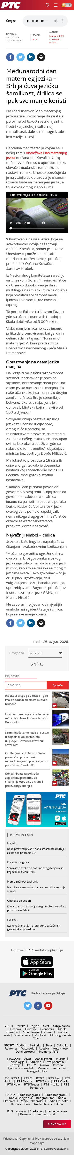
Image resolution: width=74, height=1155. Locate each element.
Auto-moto (60, 1048)
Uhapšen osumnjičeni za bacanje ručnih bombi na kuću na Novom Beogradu (27, 718)
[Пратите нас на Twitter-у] (28, 1006)
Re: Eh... (12, 920)
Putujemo (35, 1062)
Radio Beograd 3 (20, 1098)
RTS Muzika (51, 1084)
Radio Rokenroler (31, 1101)
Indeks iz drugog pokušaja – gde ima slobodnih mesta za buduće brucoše (26, 700)
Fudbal (21, 1045)
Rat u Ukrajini (30, 1032)
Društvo (30, 1029)
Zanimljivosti (43, 1059)
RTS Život (42, 1081)
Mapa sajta (57, 1124)
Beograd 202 (45, 1098)
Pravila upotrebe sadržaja (52, 1138)
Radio (10, 1095)
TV (7, 1078)
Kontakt (20, 1111)
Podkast (40, 1035)
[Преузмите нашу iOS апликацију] (37, 961)
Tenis (49, 1045)
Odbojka (62, 1045)
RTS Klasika (61, 1081)
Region (34, 1026)
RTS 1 (15, 1078)
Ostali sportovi (25, 1051)
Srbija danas (61, 1026)
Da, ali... (12, 843)
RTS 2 (28, 1078)
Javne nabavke (57, 1111)
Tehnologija (16, 1062)
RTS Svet (54, 1078)
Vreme (48, 1032)
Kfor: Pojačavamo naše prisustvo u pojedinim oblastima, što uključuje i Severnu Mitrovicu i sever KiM (27, 739)
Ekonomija (47, 1029)
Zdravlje (15, 1065)
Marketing (36, 1111)
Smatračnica (22, 1035)
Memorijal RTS (49, 1051)
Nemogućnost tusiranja (22, 881)
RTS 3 (40, 1078)
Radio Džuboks (57, 1101)
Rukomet (11, 1048)
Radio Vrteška (20, 1104)
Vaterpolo (28, 1048)
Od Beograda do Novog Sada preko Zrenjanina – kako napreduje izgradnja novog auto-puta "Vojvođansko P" (26, 759)
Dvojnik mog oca (18, 862)
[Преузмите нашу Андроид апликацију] (37, 973)
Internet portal (45, 1114)
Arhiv (59, 1104)
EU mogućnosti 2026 (52, 1036)
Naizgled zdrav (37, 1071)
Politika (20, 1026)
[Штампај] (41, 57)
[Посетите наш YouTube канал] (48, 1006)
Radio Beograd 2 (55, 1095)
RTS (10, 1111)
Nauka (44, 1065)
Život (27, 1059)
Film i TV (30, 1065)
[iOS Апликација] (37, 809)
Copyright (25, 1138)
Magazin (14, 1059)
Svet (46, 1026)
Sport (9, 1045)
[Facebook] (10, 57)
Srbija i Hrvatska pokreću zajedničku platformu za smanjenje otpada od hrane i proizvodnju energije (24, 780)
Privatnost (10, 1138)
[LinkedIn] (31, 57)
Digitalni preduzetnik (20, 1068)
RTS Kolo (13, 1084)
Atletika (44, 1048)
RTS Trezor (31, 1084)
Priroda (58, 1065)
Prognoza (16, 653)
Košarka (36, 1045)
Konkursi (26, 1114)
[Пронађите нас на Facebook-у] (38, 1006)
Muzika (61, 1059)
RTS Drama (24, 1081)
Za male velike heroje (52, 1068)
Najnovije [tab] (12, 676)
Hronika (15, 1029)
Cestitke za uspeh (19, 900)
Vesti (9, 1026)
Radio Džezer (43, 1104)
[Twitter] (20, 57)
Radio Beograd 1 (28, 1095)
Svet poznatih (54, 1062)
